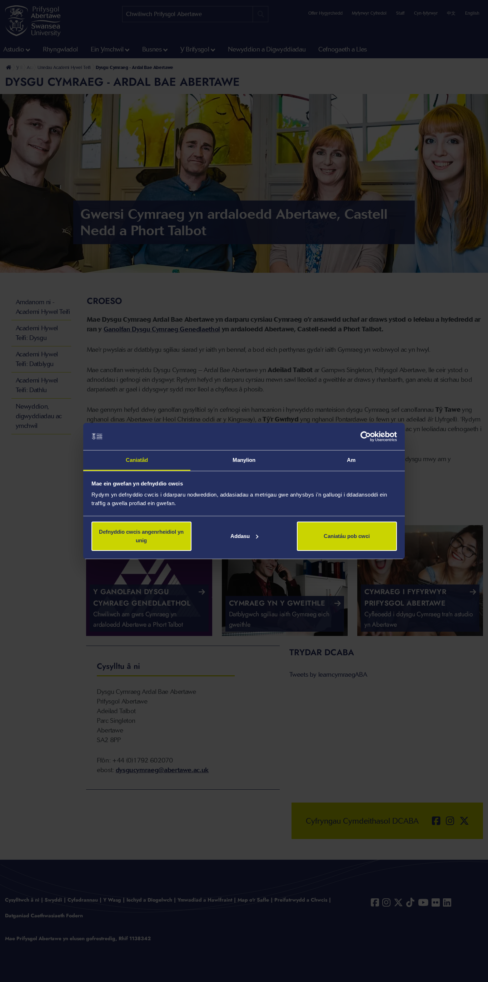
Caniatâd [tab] (137, 460)
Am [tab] (351, 460)
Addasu (240, 536)
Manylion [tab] (244, 460)
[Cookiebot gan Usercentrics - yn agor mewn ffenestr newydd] (365, 436)
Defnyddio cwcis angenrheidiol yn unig (141, 536)
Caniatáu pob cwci (347, 536)
